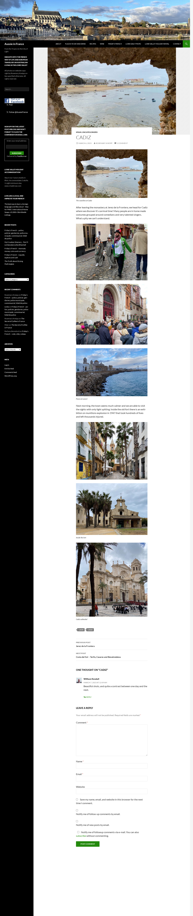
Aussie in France (14, 44)
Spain (78, 132)
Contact (177, 44)
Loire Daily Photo (133, 44)
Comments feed (11, 372)
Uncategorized (90, 132)
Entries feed (9, 368)
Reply (89, 697)
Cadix (81, 630)
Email (79, 774)
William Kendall (91, 679)
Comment (82, 722)
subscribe (81, 835)
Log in (7, 365)
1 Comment (122, 143)
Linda (7, 307)
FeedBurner (22, 156)
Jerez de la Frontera (85, 644)
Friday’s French (115, 44)
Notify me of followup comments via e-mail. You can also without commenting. (107, 834)
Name (80, 761)
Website (80, 786)
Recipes (93, 44)
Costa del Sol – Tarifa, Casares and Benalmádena (98, 655)
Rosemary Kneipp (104, 143)
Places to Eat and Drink (75, 44)
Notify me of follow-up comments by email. (98, 814)
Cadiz (90, 630)
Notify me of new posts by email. (92, 824)
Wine (102, 44)
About (58, 44)
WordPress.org (11, 376)
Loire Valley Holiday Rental (157, 44)
